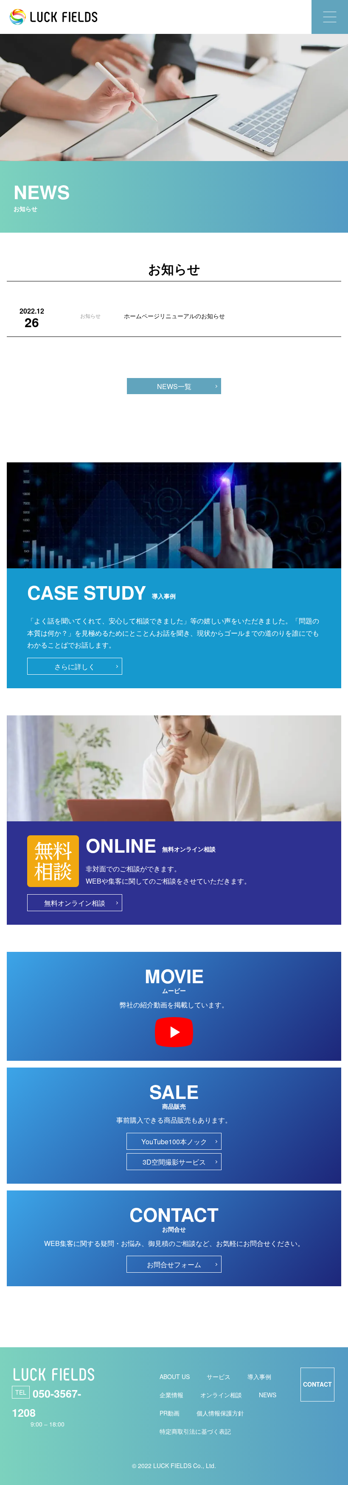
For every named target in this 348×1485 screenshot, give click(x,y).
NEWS (267, 1394)
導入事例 (259, 1376)
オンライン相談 (221, 1394)
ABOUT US (175, 1376)
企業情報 (171, 1394)
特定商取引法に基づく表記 (195, 1431)
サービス (218, 1376)
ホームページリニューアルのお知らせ (174, 315)
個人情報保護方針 (220, 1413)
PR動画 (170, 1413)
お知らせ (90, 315)
